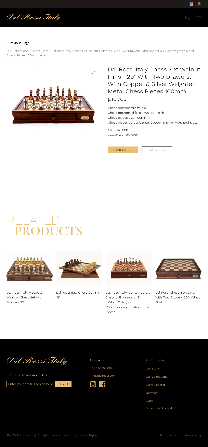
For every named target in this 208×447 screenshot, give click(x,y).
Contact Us (156, 150)
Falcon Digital (88, 435)
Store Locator (123, 150)
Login (149, 400)
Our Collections (17, 51)
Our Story (152, 368)
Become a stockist (159, 408)
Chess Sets (40, 51)
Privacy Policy (193, 435)
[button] (93, 72)
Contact (151, 392)
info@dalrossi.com (103, 375)
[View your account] (199, 4)
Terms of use (169, 435)
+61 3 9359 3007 (101, 368)
